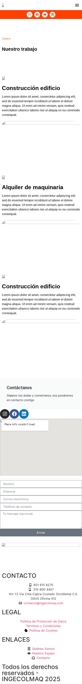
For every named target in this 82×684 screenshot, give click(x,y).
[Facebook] (14, 414)
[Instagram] (29, 14)
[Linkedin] (24, 414)
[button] (77, 5)
